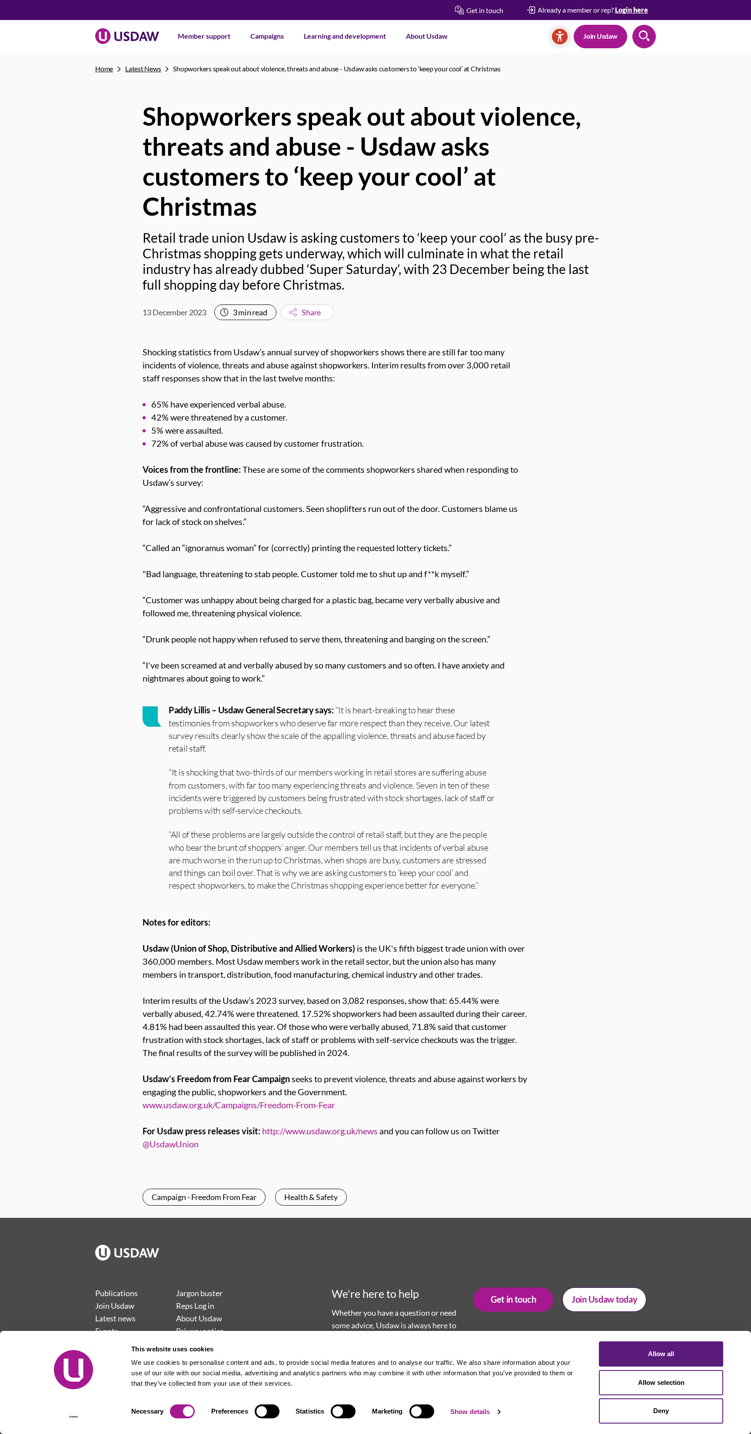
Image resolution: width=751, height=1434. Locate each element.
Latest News (143, 68)
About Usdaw (427, 36)
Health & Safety (311, 1197)
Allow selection (661, 1382)
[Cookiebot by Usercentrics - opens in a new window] (74, 1417)
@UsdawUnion (171, 1144)
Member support (204, 36)
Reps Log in (195, 1305)
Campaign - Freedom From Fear (204, 1197)
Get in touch (513, 1299)
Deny (661, 1410)
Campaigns (267, 36)
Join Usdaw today (604, 1299)
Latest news (115, 1318)
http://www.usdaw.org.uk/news (320, 1131)
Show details (470, 1411)
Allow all (661, 1353)
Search (644, 36)
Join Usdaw (600, 36)
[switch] (267, 1411)
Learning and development (345, 36)
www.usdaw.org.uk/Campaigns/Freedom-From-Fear (239, 1105)
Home (104, 68)
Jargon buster (199, 1293)
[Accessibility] (559, 36)
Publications (116, 1293)
